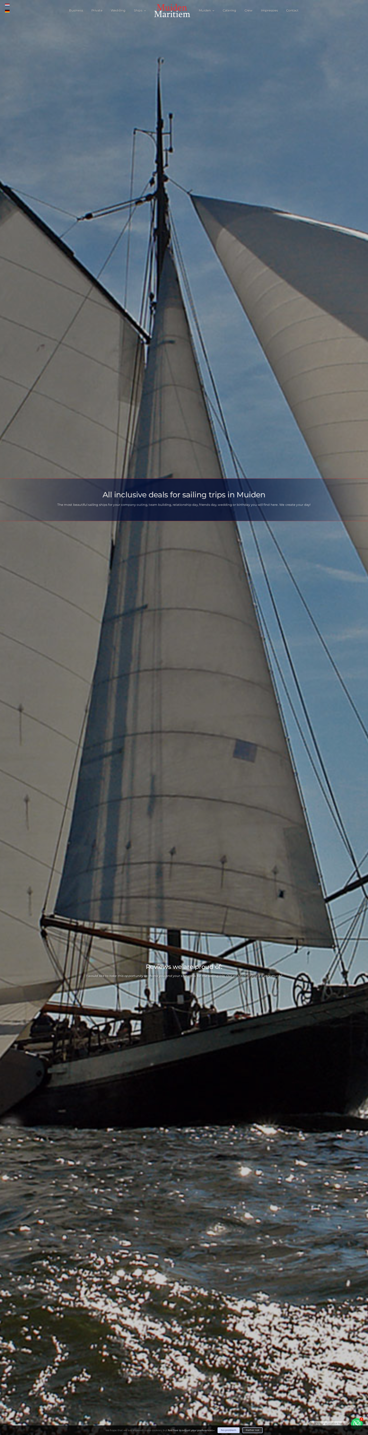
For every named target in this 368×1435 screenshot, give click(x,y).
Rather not (252, 1430)
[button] (357, 1424)
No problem (228, 1430)
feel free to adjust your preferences (190, 1430)
